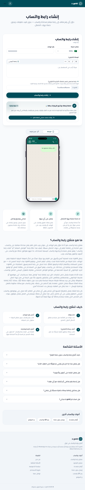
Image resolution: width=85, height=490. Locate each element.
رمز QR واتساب (44, 420)
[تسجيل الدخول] (10, 3)
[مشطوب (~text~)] (69, 61)
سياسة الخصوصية (34, 466)
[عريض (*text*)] (76, 61)
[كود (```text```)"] (65, 61)
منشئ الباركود (77, 463)
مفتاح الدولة (75, 47)
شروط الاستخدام (35, 470)
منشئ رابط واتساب (76, 459)
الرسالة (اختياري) (73, 57)
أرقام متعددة (73, 420)
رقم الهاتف (50, 47)
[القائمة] (5, 3)
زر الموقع (31, 420)
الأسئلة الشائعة (35, 463)
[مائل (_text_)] (72, 61)
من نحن (37, 459)
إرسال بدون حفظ (59, 420)
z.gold (75, 439)
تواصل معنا (36, 473)
